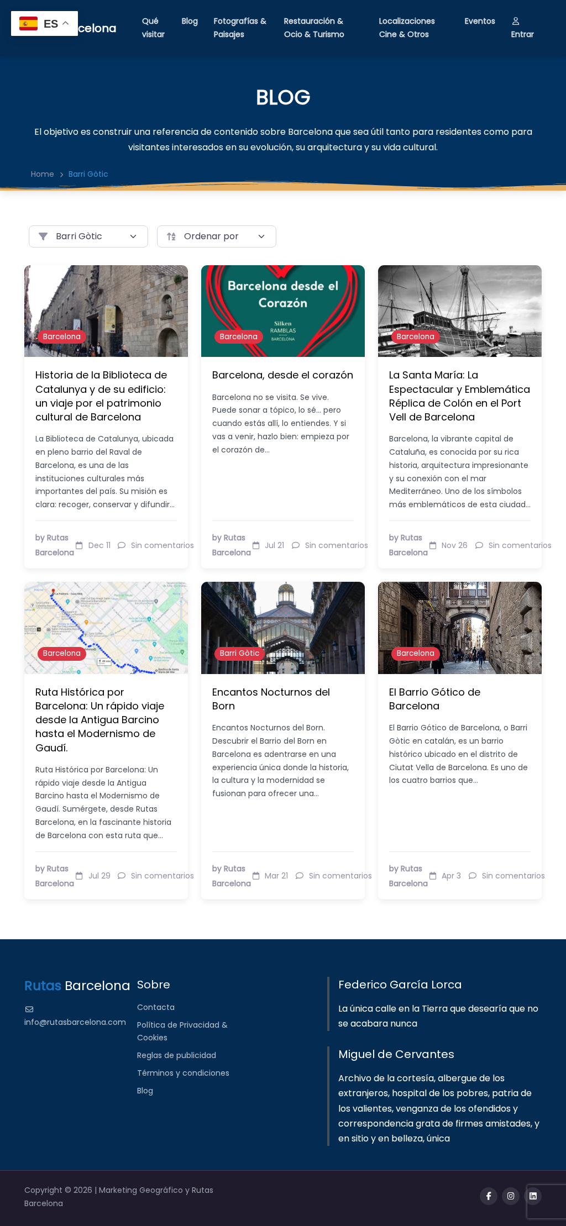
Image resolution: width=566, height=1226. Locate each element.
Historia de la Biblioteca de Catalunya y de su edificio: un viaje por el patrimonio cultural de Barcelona (101, 396)
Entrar (522, 34)
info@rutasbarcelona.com (75, 1022)
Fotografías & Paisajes (240, 27)
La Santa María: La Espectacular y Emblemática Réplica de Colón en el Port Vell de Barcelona (459, 396)
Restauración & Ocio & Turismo (314, 27)
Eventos (480, 21)
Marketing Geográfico (142, 1190)
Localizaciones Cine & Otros (407, 27)
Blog (190, 21)
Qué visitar (153, 27)
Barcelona (62, 337)
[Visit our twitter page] (511, 1196)
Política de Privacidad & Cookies (182, 1031)
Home (42, 174)
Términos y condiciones (183, 1072)
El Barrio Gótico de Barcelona (434, 699)
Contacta (156, 1007)
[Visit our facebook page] (488, 1196)
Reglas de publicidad (176, 1055)
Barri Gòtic (239, 653)
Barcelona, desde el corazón (282, 375)
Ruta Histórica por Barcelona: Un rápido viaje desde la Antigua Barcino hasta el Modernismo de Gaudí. (99, 720)
